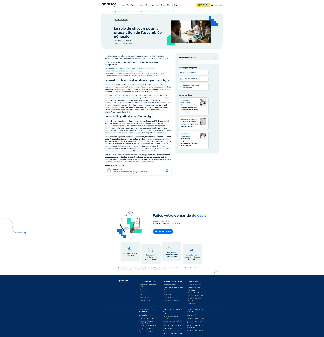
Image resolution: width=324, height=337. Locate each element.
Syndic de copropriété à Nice (196, 318)
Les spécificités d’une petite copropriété (148, 310)
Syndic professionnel (170, 284)
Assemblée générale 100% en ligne (173, 288)
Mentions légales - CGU (195, 295)
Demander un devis (194, 287)
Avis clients (191, 290)
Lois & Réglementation (191, 79)
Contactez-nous (145, 300)
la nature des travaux (147, 162)
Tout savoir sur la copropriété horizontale (172, 322)
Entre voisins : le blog (169, 5)
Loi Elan (165, 314)
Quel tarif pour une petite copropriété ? (147, 314)
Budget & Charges (189, 72)
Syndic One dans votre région (172, 325)
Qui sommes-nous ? (194, 284)
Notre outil (143, 5)
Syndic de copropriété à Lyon (172, 333)
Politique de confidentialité (196, 293)
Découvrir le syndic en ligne (148, 328)
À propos (134, 5)
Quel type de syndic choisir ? (148, 325)
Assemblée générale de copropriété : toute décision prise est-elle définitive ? (135, 73)
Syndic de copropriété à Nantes (195, 331)
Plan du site (191, 303)
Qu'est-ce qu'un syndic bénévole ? (146, 332)
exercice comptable (126, 96)
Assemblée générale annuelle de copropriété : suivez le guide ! (130, 69)
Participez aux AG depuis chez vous (172, 310)
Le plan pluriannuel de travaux (170, 317)
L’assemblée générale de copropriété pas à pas (124, 71)
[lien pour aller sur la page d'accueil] (123, 281)
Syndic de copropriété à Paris (172, 328)
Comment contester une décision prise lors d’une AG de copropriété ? (132, 76)
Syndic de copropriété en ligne (148, 285)
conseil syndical (139, 89)
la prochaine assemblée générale (126, 98)
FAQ (141, 294)
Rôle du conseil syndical (171, 297)
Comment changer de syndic (148, 318)
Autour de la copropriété (136, 11)
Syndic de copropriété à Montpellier (195, 326)
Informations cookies (195, 298)
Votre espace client (146, 292)
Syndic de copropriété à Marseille (195, 310)
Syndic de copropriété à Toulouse (195, 322)
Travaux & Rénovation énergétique (191, 86)
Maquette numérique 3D (172, 300)
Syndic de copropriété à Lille (172, 331)
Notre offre (125, 5)
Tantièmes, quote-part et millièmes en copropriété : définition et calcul (189, 124)
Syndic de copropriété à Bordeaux (195, 314)
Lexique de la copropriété (172, 292)
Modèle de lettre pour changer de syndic (146, 322)
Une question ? (153, 5)
